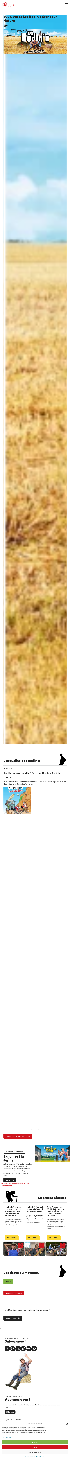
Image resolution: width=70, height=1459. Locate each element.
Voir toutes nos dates (14, 1293)
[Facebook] (7, 1348)
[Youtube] (34, 1348)
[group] (35, 379)
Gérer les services (7, 1437)
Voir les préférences (35, 1452)
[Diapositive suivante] (64, 950)
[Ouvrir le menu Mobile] (66, 4)
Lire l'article (11, 1238)
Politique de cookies (30, 1456)
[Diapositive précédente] (5, 950)
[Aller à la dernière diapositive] (5, 1230)
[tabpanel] (35, 949)
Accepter (35, 1442)
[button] (67, 1424)
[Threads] (29, 1348)
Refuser (35, 1447)
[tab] (33, 1253)
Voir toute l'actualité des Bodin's (18, 1136)
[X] (18, 1348)
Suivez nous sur (11, 1318)
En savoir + (10, 1180)
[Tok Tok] (23, 1348)
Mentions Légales (40, 1456)
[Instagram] (13, 1348)
